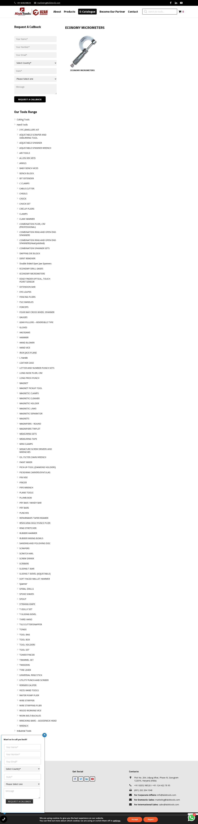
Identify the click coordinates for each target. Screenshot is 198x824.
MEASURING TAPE (28, 438)
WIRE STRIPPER (26, 700)
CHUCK (22, 198)
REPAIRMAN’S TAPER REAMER (33, 518)
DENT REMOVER (27, 258)
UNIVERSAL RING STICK (30, 675)
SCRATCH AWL (26, 553)
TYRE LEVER (25, 670)
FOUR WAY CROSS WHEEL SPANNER (36, 312)
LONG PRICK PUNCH (29, 378)
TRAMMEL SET (26, 659)
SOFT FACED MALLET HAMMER (34, 578)
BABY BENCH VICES (28, 168)
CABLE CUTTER (26, 188)
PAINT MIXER (25, 462)
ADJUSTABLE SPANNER (30, 142)
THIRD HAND (25, 619)
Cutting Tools (23, 119)
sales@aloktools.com (156, 804)
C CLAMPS (24, 183)
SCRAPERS (24, 548)
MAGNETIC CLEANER (29, 398)
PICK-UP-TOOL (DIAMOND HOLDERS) (37, 467)
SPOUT (22, 599)
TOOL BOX (24, 639)
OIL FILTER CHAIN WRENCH (32, 457)
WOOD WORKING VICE (30, 710)
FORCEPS (23, 307)
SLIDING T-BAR (26, 568)
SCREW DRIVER (26, 558)
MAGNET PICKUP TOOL (30, 388)
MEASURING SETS (28, 433)
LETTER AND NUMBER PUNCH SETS (36, 368)
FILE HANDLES (26, 302)
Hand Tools (22, 124)
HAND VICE (24, 347)
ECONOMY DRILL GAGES (31, 268)
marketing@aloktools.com (48, 3)
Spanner (23, 583)
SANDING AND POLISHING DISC (34, 543)
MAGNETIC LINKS (27, 408)
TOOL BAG (24, 634)
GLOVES (23, 327)
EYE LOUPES (25, 291)
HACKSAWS (24, 332)
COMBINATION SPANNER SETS (34, 248)
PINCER (23, 482)
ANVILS (22, 163)
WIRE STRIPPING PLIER (30, 705)
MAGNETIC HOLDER (29, 403)
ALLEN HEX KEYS (27, 158)
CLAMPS (23, 213)
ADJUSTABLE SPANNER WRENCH (35, 148)
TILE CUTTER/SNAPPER (30, 624)
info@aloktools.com (155, 795)
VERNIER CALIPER (27, 685)
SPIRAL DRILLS (26, 589)
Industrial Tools (24, 730)
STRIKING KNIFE (27, 604)
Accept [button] (134, 819)
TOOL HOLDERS (27, 644)
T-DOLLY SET (25, 609)
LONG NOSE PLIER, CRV (30, 373)
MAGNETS (24, 418)
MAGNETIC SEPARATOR (30, 413)
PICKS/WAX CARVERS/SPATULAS (34, 472)
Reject (151, 819)
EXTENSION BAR (27, 286)
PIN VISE (23, 477)
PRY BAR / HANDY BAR (30, 502)
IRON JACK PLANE (28, 352)
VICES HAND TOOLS (29, 690)
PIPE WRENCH (26, 487)
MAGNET (23, 383)
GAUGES (23, 317)
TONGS (23, 629)
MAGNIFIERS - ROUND (30, 423)
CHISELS (23, 193)
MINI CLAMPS (26, 444)
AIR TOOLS (24, 153)
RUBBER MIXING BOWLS (31, 538)
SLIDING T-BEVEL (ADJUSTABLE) (35, 573)
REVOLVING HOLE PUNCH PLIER (34, 523)
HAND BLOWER (26, 342)
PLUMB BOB (25, 497)
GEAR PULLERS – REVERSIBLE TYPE (36, 322)
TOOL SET (24, 649)
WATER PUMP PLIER (29, 695)
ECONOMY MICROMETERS (32, 273)
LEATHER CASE (26, 362)
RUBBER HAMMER (28, 533)
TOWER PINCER (26, 654)
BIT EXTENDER (26, 178)
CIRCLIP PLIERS (26, 208)
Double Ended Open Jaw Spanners (35, 263)
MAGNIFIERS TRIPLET (29, 428)
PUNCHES (24, 512)
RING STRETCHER (27, 528)
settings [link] (116, 820)
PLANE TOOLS (26, 492)
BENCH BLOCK (26, 173)
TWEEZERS (24, 665)
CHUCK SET (24, 203)
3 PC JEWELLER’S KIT (29, 129)
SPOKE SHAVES (26, 594)
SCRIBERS (24, 563)
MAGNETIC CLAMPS (29, 393)
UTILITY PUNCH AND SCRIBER (34, 680)
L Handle (23, 357)
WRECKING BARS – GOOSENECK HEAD (38, 720)
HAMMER (23, 337)
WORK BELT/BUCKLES (30, 715)
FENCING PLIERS (27, 297)
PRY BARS (24, 507)
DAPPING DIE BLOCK (29, 253)
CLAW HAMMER (27, 219)
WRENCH (23, 725)
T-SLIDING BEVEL (27, 614)
